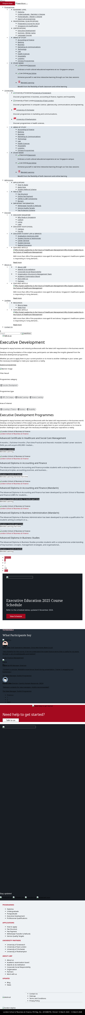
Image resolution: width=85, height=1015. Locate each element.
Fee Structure (23, 194)
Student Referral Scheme (27, 189)
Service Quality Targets (26, 208)
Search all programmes (26, 19)
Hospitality (22, 56)
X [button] (0, 331)
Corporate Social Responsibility (29, 272)
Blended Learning (27, 83)
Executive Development (26, 31)
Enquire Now (7, 3)
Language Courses (25, 35)
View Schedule (16, 616)
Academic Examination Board (29, 276)
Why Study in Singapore (27, 217)
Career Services (23, 240)
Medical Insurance (25, 245)
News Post (22, 307)
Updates (7, 300)
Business (21, 45)
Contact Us (8, 327)
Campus (21, 229)
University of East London (44, 101)
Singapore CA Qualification (28, 26)
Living (20, 222)
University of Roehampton (26, 119)
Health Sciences (24, 54)
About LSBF (22, 267)
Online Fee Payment (25, 196)
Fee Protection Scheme (26, 210)
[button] (20, 3)
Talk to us (10, 720)
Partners (21, 281)
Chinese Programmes (26, 61)
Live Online (32, 73)
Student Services (24, 243)
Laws (19, 224)
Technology (22, 49)
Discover (7, 213)
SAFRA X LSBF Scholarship (27, 199)
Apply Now (22, 187)
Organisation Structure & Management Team (35, 274)
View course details (7, 454)
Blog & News (22, 305)
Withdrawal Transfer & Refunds (29, 206)
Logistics (21, 58)
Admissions (8, 180)
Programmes (9, 7)
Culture (20, 220)
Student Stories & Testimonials (29, 238)
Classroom (32, 65)
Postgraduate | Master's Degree (30, 17)
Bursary (20, 201)
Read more (17, 262)
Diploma (21, 12)
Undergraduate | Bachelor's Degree (31, 14)
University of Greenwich (42, 93)
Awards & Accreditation (26, 269)
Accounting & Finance (26, 40)
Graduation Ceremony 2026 (28, 236)
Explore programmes (8, 365)
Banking (21, 42)
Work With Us (23, 279)
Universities (8, 90)
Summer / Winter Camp (27, 33)
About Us (7, 265)
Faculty (20, 231)
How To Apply (23, 185)
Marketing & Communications (29, 47)
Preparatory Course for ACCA (29, 24)
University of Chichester (25, 110)
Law (19, 51)
